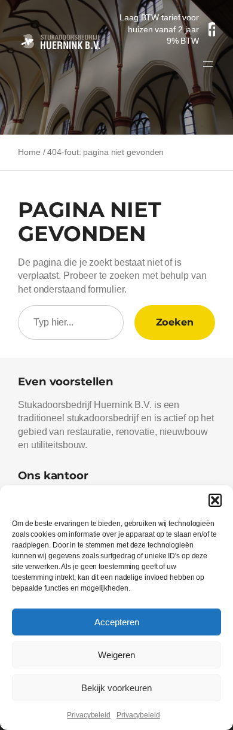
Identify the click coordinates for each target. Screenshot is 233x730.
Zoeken (175, 322)
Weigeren (116, 655)
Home (29, 152)
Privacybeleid (89, 715)
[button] (215, 500)
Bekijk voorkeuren (116, 688)
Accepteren (116, 622)
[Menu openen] (208, 64)
